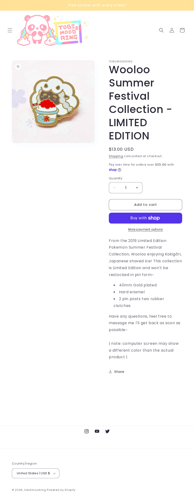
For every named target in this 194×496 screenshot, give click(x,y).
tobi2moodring (35, 490)
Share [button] (119, 371)
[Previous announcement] (9, 5)
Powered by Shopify (61, 490)
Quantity (115, 178)
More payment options (145, 229)
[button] (10, 30)
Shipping (116, 156)
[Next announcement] (185, 5)
